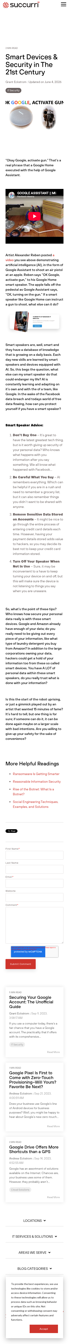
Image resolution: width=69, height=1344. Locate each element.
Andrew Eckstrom (20, 1093)
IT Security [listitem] (17, 1044)
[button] (63, 4)
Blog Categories (32, 1269)
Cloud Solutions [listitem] (20, 1189)
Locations (32, 1221)
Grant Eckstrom (16, 82)
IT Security (13, 90)
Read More (53, 1052)
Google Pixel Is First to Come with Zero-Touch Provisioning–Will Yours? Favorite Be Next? (32, 1079)
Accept (44, 1328)
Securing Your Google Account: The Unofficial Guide (31, 1002)
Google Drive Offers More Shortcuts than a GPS (34, 1149)
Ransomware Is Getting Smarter (36, 774)
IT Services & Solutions (32, 1237)
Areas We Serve (33, 1253)
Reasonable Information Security (37, 781)
